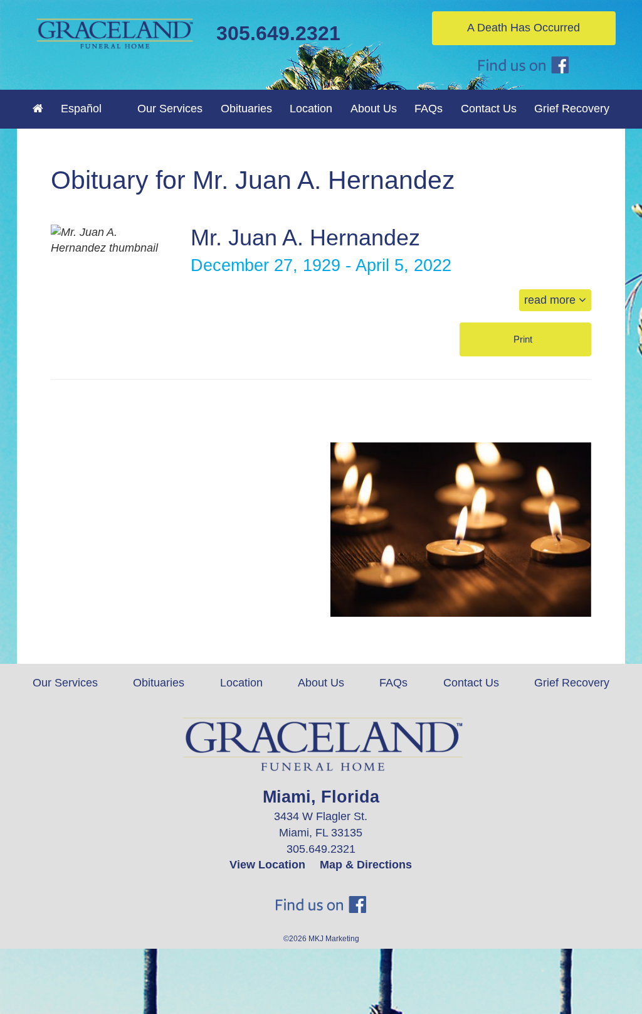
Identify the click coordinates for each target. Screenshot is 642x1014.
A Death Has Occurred (523, 27)
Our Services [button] (170, 108)
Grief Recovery (571, 108)
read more (551, 300)
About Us (321, 682)
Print (524, 339)
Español (81, 108)
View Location (267, 864)
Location (311, 108)
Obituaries (246, 108)
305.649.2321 (278, 33)
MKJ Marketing (333, 938)
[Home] (38, 108)
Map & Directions (366, 864)
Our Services (65, 682)
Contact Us (489, 108)
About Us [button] (373, 108)
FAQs (428, 108)
